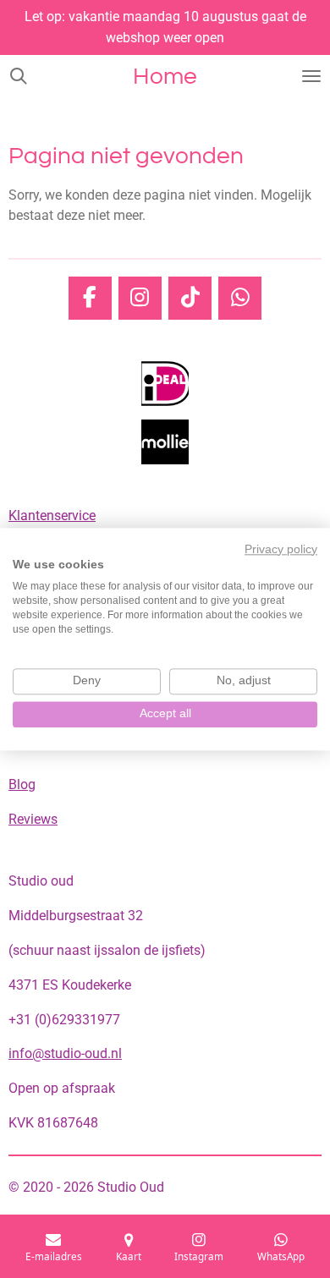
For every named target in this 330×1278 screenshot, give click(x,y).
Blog (22, 784)
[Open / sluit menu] (311, 76)
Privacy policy (281, 549)
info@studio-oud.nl (65, 1053)
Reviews (33, 819)
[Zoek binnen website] (18, 76)
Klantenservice (52, 515)
